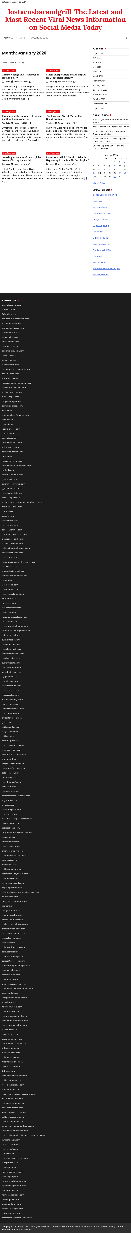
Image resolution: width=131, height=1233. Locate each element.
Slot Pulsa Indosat (102, 213)
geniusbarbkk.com (10, 952)
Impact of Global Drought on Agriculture (111, 126)
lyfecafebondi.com (10, 580)
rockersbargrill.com (10, 777)
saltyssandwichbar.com (12, 731)
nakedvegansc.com (11, 1213)
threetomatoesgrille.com (13, 883)
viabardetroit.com (10, 585)
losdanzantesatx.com (11, 607)
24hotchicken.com (10, 314)
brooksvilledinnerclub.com (13, 571)
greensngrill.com (9, 479)
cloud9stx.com (8, 805)
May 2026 (97, 67)
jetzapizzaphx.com (10, 1162)
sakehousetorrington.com (13, 484)
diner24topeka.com (11, 846)
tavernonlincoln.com (11, 1066)
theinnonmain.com (10, 346)
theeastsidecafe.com (11, 938)
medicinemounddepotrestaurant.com (19, 1094)
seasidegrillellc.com (10, 993)
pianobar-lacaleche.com (13, 539)
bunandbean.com (10, 438)
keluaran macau (101, 262)
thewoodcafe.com (10, 341)
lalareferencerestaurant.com (15, 1098)
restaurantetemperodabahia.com (17, 819)
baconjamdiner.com (11, 1011)
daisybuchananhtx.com (12, 552)
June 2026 (97, 62)
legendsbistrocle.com (11, 750)
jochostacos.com (10, 1029)
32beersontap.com (10, 364)
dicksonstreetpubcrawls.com (15, 626)
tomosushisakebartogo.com (14, 1181)
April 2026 (97, 71)
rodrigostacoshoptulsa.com (14, 901)
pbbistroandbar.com (11, 727)
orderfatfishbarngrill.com (13, 956)
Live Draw (97, 231)
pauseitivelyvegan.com (12, 1208)
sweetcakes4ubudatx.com (14, 754)
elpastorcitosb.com (10, 337)
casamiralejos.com (10, 511)
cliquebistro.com (9, 566)
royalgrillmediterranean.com (14, 997)
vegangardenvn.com (11, 1204)
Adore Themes (24, 1229)
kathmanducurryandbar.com (15, 874)
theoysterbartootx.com (12, 910)
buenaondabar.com (11, 640)
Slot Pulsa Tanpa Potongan (106, 268)
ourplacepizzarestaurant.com (15, 1158)
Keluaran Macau (101, 207)
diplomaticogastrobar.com (14, 1185)
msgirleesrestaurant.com (13, 763)
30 (115, 176)
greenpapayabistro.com (13, 851)
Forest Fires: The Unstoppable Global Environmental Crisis (109, 132)
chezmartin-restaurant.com (14, 534)
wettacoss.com (9, 598)
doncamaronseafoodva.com (15, 1020)
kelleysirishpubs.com (11, 1048)
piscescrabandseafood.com (14, 1043)
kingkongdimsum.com (12, 887)
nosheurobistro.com (11, 332)
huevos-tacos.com (10, 704)
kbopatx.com (8, 516)
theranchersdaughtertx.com (15, 1016)
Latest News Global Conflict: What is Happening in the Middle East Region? (67, 159)
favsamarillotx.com (10, 1034)
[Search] (126, 38)
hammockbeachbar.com (13, 745)
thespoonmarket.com (12, 493)
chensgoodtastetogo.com (14, 984)
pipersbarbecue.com (11, 672)
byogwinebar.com (10, 676)
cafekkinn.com (8, 1153)
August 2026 (98, 53)
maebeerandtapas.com (12, 919)
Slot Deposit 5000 (102, 250)
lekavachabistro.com (11, 685)
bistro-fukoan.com (10, 690)
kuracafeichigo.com (11, 1140)
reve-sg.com (8, 419)
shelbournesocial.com (12, 392)
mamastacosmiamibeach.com (16, 795)
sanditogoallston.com (11, 323)
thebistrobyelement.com (13, 594)
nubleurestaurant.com (12, 1080)
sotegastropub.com (11, 828)
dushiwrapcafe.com (11, 663)
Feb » (102, 183)
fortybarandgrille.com (11, 401)
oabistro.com (8, 736)
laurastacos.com (9, 864)
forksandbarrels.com (11, 644)
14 (104, 169)
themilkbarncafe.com (11, 782)
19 (94, 173)
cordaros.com (8, 433)
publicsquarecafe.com (12, 869)
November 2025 (100, 94)
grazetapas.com (9, 814)
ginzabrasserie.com (10, 791)
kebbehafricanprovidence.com (16, 369)
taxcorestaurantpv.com (12, 1039)
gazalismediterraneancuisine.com (17, 1217)
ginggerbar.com (9, 837)
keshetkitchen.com (10, 1190)
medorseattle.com (10, 695)
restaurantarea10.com (12, 442)
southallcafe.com (10, 896)
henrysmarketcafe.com (12, 461)
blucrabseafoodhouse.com (14, 768)
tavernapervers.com (11, 823)
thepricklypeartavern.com (13, 929)
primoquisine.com (10, 520)
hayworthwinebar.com (12, 1007)
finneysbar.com (9, 786)
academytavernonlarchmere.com (17, 988)
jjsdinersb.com (8, 1071)
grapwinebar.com (10, 681)
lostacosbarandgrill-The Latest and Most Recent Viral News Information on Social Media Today (65, 19)
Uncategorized (9, 70)
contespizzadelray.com (12, 406)
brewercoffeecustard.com (14, 387)
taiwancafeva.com (10, 355)
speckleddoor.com (10, 378)
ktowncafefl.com (9, 759)
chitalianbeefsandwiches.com (15, 855)
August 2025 (98, 108)
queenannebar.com (11, 970)
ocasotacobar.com (10, 589)
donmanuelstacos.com (12, 878)
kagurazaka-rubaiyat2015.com (15, 318)
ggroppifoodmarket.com (13, 488)
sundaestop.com (9, 360)
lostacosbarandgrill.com (12, 699)
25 (125, 173)
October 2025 (99, 99)
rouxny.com (7, 456)
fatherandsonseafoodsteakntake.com (19, 562)
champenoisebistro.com (13, 915)
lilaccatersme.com (10, 373)
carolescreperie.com (11, 497)
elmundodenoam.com (12, 305)
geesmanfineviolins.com (13, 351)
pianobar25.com (9, 612)
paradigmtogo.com (10, 713)
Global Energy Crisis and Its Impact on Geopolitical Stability (66, 76)
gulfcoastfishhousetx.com (13, 947)
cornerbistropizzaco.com (13, 653)
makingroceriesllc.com (12, 507)
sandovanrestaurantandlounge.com (18, 1126)
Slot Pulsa (97, 256)
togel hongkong (38, 37)
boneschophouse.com (12, 530)
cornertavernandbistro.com (14, 1025)
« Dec (95, 183)
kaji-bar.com (7, 906)
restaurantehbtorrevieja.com (15, 1130)
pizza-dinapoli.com (10, 397)
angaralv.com (8, 424)
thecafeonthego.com (11, 667)
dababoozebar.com (11, 1057)
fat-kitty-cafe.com (10, 1144)
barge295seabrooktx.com (13, 961)
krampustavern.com (11, 1052)
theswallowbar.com (10, 841)
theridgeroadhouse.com (13, 328)
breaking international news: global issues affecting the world (21, 159)
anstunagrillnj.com (10, 1176)
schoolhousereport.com (12, 543)
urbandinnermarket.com (13, 708)
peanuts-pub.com (10, 740)
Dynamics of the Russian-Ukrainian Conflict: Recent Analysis (22, 117)
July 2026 (97, 58)
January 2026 (99, 85)
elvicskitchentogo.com (12, 718)
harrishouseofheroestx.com (14, 575)
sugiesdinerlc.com (10, 800)
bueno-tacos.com (10, 979)
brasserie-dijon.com (11, 974)
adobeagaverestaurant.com (14, 1075)
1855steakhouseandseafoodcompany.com (21, 892)
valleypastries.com (10, 447)
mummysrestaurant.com (13, 933)
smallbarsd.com (9, 309)
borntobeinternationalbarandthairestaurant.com (24, 1135)
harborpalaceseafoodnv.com (15, 617)
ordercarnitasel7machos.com (15, 415)
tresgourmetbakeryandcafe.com (17, 832)
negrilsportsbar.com (11, 658)
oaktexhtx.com (8, 942)
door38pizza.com (9, 1167)
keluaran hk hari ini (14, 37)
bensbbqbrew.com (10, 1199)
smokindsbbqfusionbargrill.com (16, 965)
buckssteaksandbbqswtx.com (15, 924)
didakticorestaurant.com (13, 1121)
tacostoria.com (9, 603)
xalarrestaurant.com (11, 1089)
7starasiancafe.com (11, 429)
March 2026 (98, 76)
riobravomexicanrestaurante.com (17, 383)
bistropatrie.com (9, 557)
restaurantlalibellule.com (13, 1085)
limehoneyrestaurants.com (14, 1112)
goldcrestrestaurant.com (13, 1117)
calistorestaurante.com (12, 474)
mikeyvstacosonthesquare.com (16, 548)
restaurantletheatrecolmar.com (16, 465)
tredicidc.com (8, 470)
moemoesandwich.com (12, 1062)
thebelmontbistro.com (12, 649)
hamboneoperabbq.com (13, 1195)
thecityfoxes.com (10, 525)
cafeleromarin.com (10, 773)
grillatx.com (7, 722)
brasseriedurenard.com (12, 452)
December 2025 (100, 90)
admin (7, 82)
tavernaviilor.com (10, 860)
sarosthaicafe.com (10, 1002)
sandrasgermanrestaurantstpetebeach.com (22, 502)
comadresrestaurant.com (13, 1103)
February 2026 (99, 81)
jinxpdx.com (7, 410)
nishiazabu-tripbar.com (12, 635)
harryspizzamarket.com (12, 1172)
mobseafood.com (10, 621)
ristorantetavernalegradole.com (16, 630)
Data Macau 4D (101, 237)
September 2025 (100, 103)
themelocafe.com (10, 1149)
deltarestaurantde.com (12, 1107)
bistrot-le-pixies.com (11, 809)
